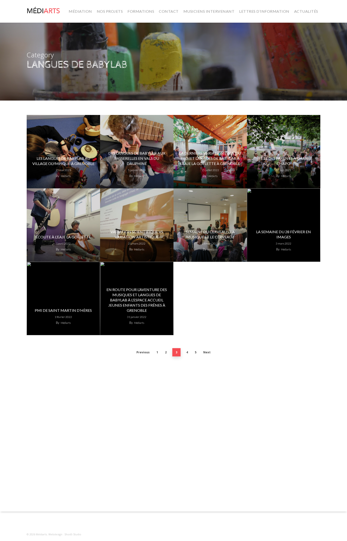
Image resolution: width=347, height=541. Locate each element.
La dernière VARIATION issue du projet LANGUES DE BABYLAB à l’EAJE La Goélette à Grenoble (210, 158)
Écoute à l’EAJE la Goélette (63, 237)
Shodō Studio (72, 534)
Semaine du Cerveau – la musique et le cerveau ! (210, 234)
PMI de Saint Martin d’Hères (63, 310)
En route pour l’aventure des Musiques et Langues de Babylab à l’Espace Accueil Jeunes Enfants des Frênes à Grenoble (136, 300)
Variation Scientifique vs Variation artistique (136, 234)
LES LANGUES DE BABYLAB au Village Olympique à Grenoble (63, 161)
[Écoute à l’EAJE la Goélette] (63, 225)
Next (207, 352)
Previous (143, 352)
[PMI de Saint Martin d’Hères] (63, 298)
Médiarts (66, 176)
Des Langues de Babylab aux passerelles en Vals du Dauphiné (136, 158)
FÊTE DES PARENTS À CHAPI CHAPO (284, 161)
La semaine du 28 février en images (283, 234)
